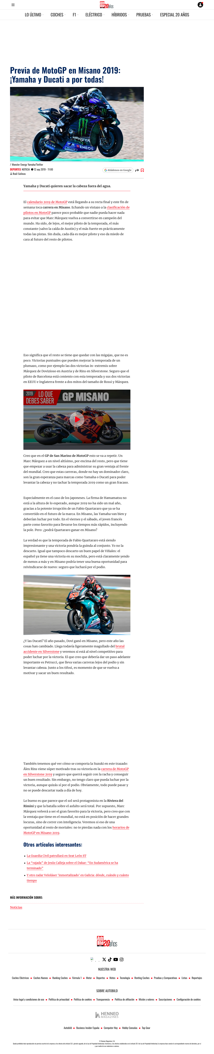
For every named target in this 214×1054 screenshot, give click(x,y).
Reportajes (197, 978)
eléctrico (94, 15)
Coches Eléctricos (20, 978)
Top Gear (146, 1028)
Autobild (68, 1028)
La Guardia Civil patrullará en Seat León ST (56, 856)
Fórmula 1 (77, 978)
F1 (74, 15)
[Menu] (13, 4)
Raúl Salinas (19, 174)
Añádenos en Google (119, 170)
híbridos (119, 15)
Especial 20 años (174, 15)
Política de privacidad (59, 999)
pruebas (143, 15)
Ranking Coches (60, 978)
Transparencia (103, 999)
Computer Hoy (111, 1028)
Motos (112, 978)
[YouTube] (115, 959)
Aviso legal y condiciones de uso (28, 999)
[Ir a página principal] (106, 4)
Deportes (15, 169)
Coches (57, 15)
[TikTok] (110, 959)
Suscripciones (165, 999)
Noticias (16, 907)
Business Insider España (87, 1028)
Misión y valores (146, 999)
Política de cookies (83, 999)
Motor (89, 978)
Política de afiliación (124, 999)
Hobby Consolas (129, 1028)
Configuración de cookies (189, 999)
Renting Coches (141, 978)
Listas (184, 978)
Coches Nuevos (40, 978)
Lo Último (33, 15)
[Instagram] (121, 959)
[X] (104, 959)
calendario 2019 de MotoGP (47, 202)
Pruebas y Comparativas (165, 978)
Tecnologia (125, 978)
